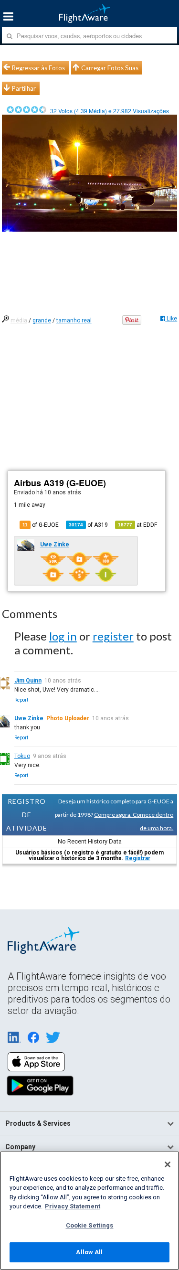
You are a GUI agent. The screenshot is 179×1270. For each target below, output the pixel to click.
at (137, 525)
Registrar (137, 858)
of (88, 525)
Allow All (89, 1252)
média (19, 320)
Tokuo (22, 756)
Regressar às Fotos (38, 68)
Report (21, 700)
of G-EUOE (40, 525)
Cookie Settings (90, 1225)
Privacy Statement (72, 1206)
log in (63, 636)
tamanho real (74, 320)
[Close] (167, 1164)
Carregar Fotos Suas (109, 68)
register (113, 636)
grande (41, 320)
